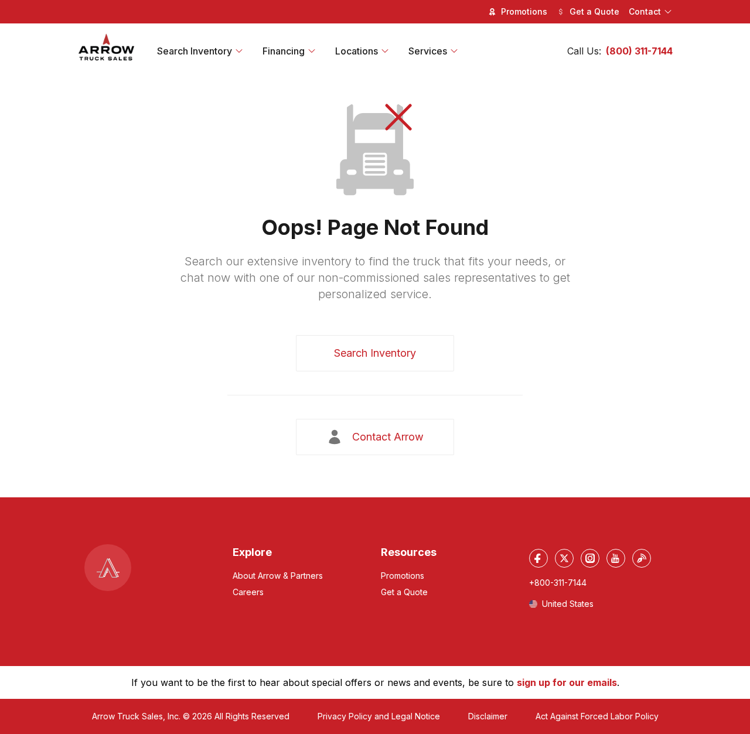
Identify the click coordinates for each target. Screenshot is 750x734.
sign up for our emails (567, 682)
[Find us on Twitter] (564, 558)
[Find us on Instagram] (590, 558)
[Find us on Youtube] (615, 558)
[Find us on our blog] (641, 558)
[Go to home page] (106, 47)
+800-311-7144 (558, 583)
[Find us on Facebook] (538, 558)
